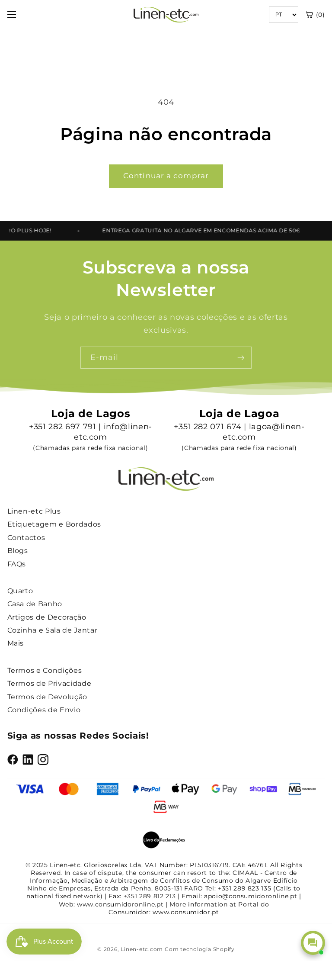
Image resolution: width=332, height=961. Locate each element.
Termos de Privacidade (49, 683)
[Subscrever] (240, 358)
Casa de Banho (35, 604)
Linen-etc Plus (34, 511)
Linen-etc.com (142, 949)
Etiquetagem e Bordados (54, 524)
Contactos (26, 538)
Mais (15, 643)
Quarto (20, 591)
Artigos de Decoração (46, 617)
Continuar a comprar (166, 175)
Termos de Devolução (47, 697)
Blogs (17, 550)
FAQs (16, 564)
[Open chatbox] (313, 943)
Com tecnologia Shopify (200, 949)
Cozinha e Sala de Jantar (52, 630)
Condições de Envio (44, 710)
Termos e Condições (44, 670)
